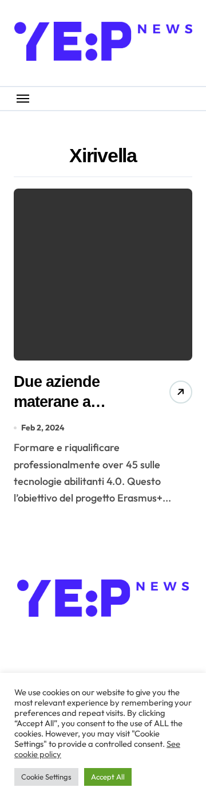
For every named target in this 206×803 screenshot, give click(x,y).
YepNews (103, 638)
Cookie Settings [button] (46, 776)
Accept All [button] (108, 776)
